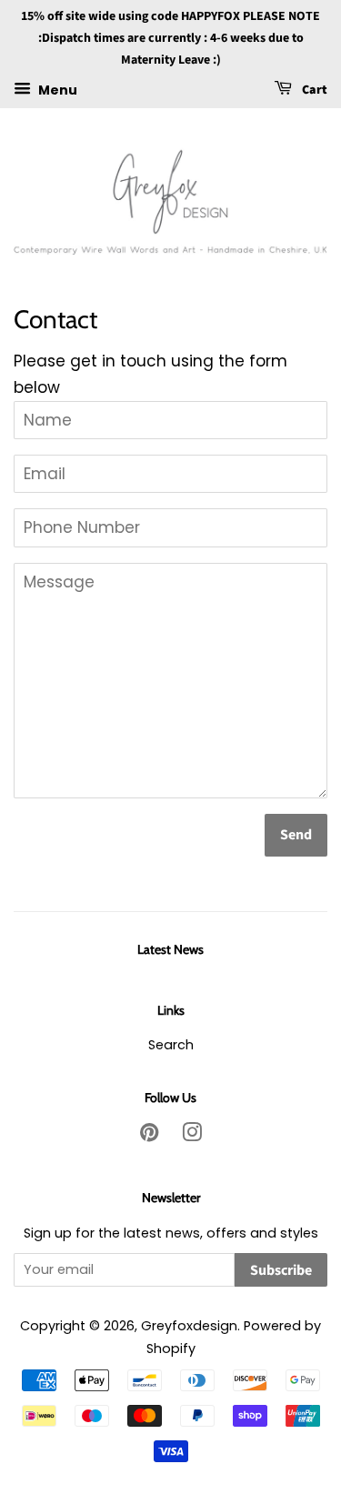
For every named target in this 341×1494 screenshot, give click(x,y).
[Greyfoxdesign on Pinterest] (149, 1136)
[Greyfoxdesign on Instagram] (192, 1136)
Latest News (170, 949)
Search (171, 1045)
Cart (313, 91)
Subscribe (281, 1270)
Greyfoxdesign (189, 1326)
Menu (56, 90)
